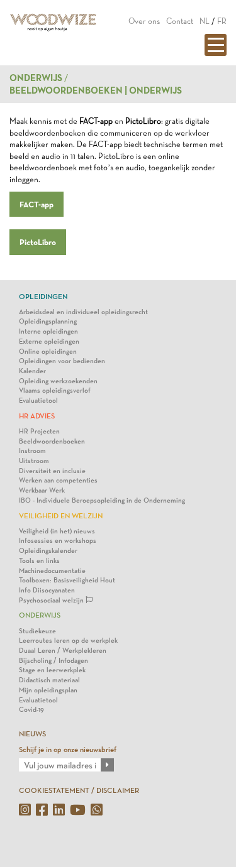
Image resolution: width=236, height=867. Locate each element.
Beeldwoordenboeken (52, 441)
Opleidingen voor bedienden (62, 361)
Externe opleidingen (49, 341)
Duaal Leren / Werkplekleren (62, 650)
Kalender (32, 371)
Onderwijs (35, 78)
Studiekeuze (37, 631)
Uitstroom (34, 461)
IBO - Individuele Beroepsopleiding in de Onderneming (102, 500)
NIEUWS (32, 733)
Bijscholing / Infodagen (53, 661)
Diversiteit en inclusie (52, 471)
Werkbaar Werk (42, 490)
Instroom (32, 451)
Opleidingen (43, 296)
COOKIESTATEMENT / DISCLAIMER (79, 790)
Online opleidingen (48, 351)
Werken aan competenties (58, 480)
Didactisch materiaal (49, 680)
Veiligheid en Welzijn (61, 515)
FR (222, 21)
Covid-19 (31, 710)
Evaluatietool (38, 400)
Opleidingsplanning (48, 321)
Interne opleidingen (48, 331)
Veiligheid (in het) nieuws (57, 531)
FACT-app (36, 204)
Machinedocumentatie (52, 571)
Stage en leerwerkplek (52, 670)
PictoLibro (38, 242)
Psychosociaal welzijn (52, 600)
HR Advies (37, 416)
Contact (179, 21)
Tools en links (39, 561)
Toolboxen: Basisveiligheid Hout (67, 580)
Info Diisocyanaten (47, 590)
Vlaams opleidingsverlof (55, 390)
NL (204, 21)
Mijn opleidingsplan (48, 690)
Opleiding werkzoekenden (58, 381)
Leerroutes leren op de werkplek (68, 640)
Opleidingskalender (48, 551)
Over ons (144, 21)
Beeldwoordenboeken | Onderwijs (95, 90)
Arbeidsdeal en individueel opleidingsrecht (83, 312)
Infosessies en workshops (57, 541)
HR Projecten (39, 431)
